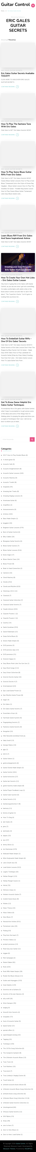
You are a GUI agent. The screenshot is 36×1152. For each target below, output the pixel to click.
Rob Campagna (8, 958)
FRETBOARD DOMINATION (13, 736)
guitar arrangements (10, 763)
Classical (6, 595)
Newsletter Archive (9, 922)
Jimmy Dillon (7, 845)
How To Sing (7, 817)
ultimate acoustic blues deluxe (13, 1085)
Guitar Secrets (8, 799)
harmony (6, 808)
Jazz (4, 840)
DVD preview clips (9, 650)
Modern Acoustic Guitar (11, 894)
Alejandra (6, 487)
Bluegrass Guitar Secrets (11, 541)
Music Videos (7, 913)
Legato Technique (9, 872)
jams (4, 826)
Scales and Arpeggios (10, 980)
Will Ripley (7, 1116)
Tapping (5, 1039)
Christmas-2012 (8, 591)
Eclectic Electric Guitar (10, 677)
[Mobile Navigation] (33, 5)
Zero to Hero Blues (9, 1130)
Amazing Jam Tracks (10, 491)
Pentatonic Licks (8, 926)
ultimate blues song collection (13, 1094)
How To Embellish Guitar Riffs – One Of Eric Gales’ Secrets (16, 340)
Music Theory (7, 908)
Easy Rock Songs (9, 668)
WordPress (28, 1149)
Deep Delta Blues (9, 636)
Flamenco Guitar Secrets (11, 727)
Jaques (5, 836)
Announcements (8, 509)
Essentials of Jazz (9, 713)
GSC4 (5, 754)
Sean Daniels (7, 985)
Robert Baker (7, 962)
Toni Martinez (7, 1066)
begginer (6, 523)
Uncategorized (8, 1107)
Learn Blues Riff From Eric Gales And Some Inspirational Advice (16, 237)
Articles (5, 514)
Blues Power (7, 564)
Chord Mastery (8, 577)
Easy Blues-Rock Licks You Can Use (15, 663)
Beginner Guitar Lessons (11, 528)
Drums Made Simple (10, 641)
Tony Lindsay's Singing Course (13, 1076)
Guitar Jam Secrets (9, 781)
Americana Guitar (8, 500)
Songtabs (6, 1017)
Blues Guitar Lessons (10, 550)
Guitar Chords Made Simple (12, 768)
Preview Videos (8, 940)
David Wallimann (8, 632)
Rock (4, 967)
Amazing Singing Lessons (11, 496)
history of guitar (8, 813)
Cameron (6, 573)
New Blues (7, 917)
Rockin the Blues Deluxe (11, 976)
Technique (6, 1044)
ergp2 (5, 700)
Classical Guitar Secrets (11, 605)
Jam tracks (6, 822)
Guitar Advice (7, 759)
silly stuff (6, 999)
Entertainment (8, 686)
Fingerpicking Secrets (10, 722)
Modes (5, 903)
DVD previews (8, 654)
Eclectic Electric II (9, 682)
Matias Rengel (8, 876)
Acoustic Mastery (9, 478)
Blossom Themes (9, 1149)
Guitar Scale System (10, 795)
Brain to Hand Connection (11, 568)
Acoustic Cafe (7, 464)
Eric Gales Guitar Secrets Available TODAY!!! (17, 74)
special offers (7, 1030)
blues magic (7, 555)
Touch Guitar (7, 1080)
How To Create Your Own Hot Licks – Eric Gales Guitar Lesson (18, 279)
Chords (5, 582)
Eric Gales (6, 704)
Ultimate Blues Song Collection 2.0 (15, 1098)
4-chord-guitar (8, 460)
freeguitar (6, 731)
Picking (5, 931)
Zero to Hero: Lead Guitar (11, 1134)
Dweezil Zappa (8, 659)
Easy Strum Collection (10, 672)
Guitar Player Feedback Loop (13, 790)
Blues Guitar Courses (10, 546)
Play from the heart (9, 935)
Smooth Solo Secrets (10, 1012)
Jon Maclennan (8, 849)
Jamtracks (6, 831)
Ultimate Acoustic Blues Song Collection (17, 1089)
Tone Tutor (7, 1062)
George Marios (8, 745)
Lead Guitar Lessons (10, 867)
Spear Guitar (7, 1026)
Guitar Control (15, 4)
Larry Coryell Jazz (9, 863)
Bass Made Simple (9, 518)
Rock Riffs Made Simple (11, 971)
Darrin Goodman (8, 627)
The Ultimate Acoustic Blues (13, 1057)
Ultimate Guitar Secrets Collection (14, 1103)
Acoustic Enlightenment (11, 469)
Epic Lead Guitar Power (11, 691)
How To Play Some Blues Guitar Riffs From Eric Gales (16, 173)
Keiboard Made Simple (10, 854)
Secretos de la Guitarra (11, 990)
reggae (5, 953)
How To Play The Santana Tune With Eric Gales (16, 125)
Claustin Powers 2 (9, 618)
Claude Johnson (8, 609)
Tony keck (6, 1071)
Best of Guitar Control (10, 532)
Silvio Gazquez (8, 1003)
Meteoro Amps (8, 890)
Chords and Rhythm (9, 586)
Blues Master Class (9, 559)
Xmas (5, 1121)
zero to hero (7, 1125)
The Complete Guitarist (11, 1053)
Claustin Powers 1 (9, 614)
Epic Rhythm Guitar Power (12, 695)
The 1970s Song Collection (12, 1048)
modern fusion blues (10, 899)
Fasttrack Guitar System (11, 718)
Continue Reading (8, 87)
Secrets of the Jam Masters (12, 994)
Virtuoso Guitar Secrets (11, 1112)
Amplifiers (6, 505)
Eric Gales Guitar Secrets (11, 70)
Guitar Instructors (9, 777)
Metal (5, 885)
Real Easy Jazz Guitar (10, 949)
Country (5, 623)
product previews (9, 944)
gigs (4, 749)
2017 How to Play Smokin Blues (14, 455)
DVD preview (7, 645)
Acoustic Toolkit (8, 482)
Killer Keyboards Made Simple (13, 858)
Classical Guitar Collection (12, 600)
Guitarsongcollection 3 (10, 804)
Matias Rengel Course (10, 881)
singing (5, 1008)
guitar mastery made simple (12, 786)
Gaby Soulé (7, 740)
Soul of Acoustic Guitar (10, 1021)
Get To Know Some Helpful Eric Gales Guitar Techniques (16, 403)
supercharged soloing (10, 1035)
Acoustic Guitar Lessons (11, 473)
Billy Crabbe (7, 537)
